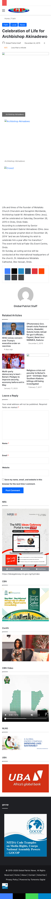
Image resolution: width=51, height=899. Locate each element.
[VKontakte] (7, 277)
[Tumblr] (28, 271)
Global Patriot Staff (13, 43)
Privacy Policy (12, 879)
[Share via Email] (14, 277)
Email (5, 455)
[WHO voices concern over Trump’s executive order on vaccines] (13, 328)
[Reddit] (41, 271)
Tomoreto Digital (38, 879)
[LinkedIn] (21, 271)
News (22, 25)
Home (7, 18)
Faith (13, 18)
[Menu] (3, 11)
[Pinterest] (35, 271)
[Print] (21, 277)
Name (5, 443)
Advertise (41, 875)
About (24, 875)
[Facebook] (7, 271)
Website (5, 467)
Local (14, 25)
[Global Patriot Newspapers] (18, 10)
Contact (31, 875)
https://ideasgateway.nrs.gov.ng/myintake (21, 574)
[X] (14, 271)
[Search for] (47, 11)
